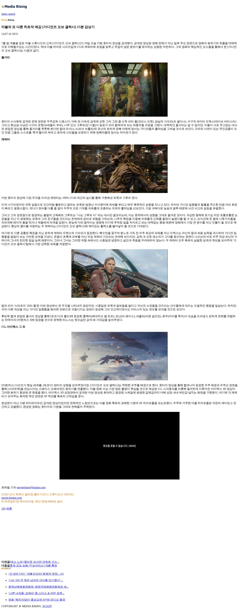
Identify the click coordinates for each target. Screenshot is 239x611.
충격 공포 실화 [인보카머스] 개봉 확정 (33, 565)
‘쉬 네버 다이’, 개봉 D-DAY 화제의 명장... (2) (36, 573)
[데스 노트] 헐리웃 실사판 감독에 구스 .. (34, 561)
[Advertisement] (29, 518)
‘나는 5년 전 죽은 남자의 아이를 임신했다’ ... (35, 580)
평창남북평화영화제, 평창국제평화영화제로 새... (38, 586)
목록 (9, 508)
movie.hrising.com (11, 497)
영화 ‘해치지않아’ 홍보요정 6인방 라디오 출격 (36, 599)
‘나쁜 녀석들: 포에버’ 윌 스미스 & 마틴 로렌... (36, 593)
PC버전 (47, 606)
